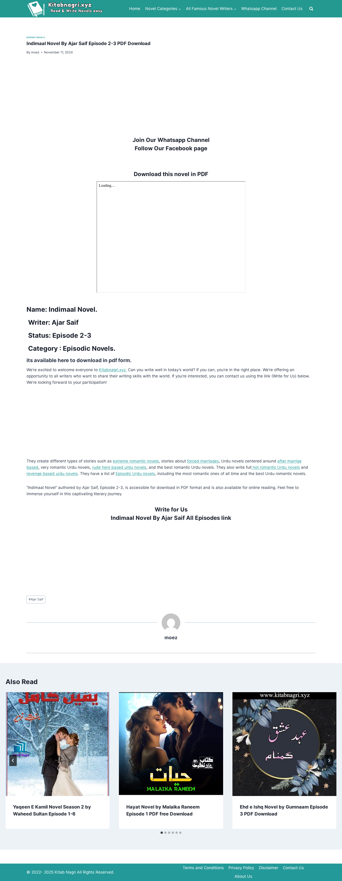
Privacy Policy (241, 867)
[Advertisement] (166, 95)
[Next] (329, 760)
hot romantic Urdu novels (275, 467)
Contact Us (292, 8)
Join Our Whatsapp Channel (171, 140)
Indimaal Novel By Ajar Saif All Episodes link (171, 517)
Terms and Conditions (203, 867)
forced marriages (203, 461)
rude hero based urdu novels (119, 467)
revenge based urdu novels (52, 473)
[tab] (162, 833)
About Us (243, 876)
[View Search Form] (311, 9)
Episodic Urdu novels (135, 473)
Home (134, 8)
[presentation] (58, 744)
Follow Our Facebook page (171, 148)
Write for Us (171, 509)
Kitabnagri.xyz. (113, 369)
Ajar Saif (36, 599)
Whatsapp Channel (259, 8)
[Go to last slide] (13, 760)
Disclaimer (268, 867)
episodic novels (36, 37)
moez (171, 637)
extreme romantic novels (136, 461)
